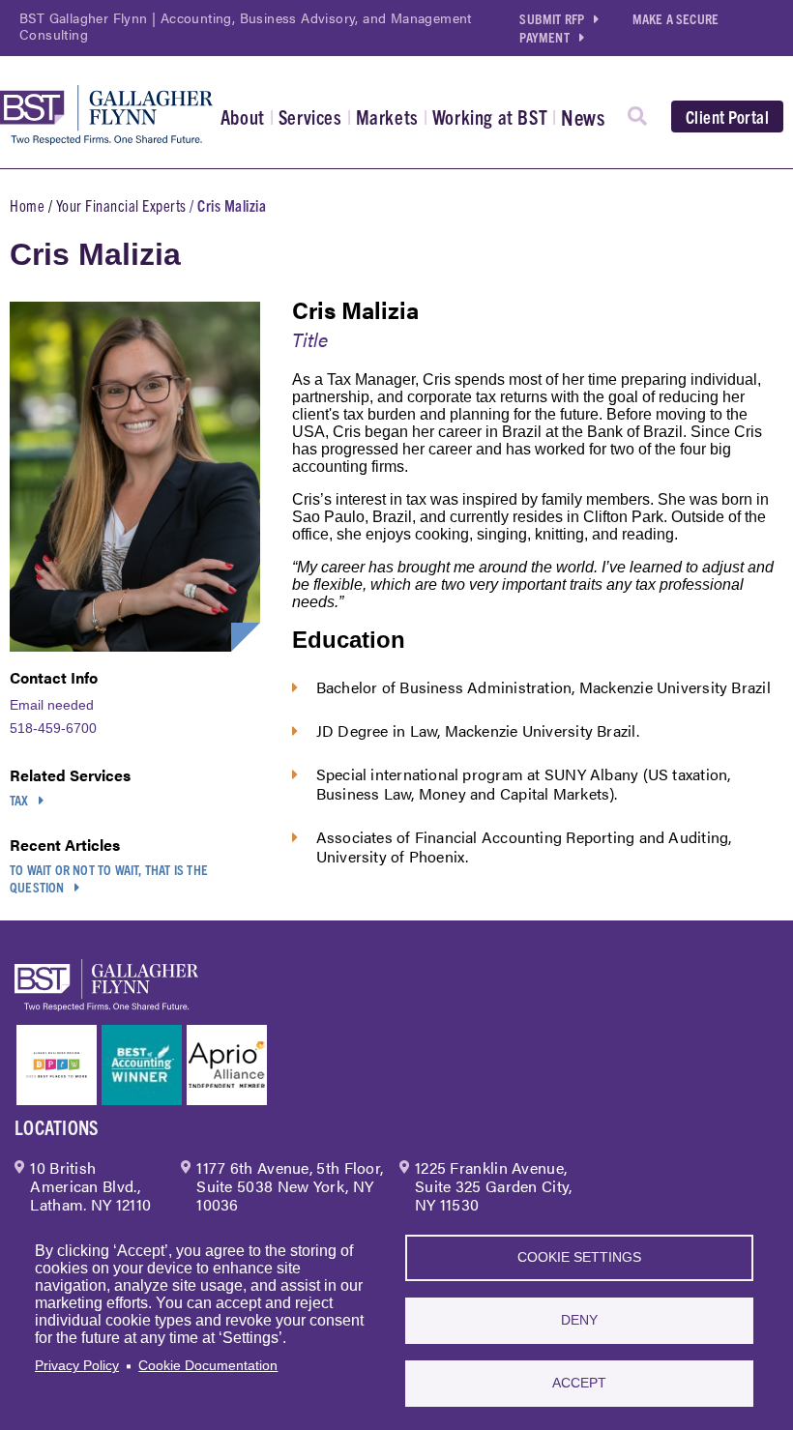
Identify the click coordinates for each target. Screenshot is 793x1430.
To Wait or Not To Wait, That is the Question (109, 878)
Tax (19, 799)
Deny (579, 1320)
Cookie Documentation (208, 1365)
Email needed (52, 705)
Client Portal (728, 116)
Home (27, 205)
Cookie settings (579, 1257)
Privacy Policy (77, 1365)
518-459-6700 (53, 728)
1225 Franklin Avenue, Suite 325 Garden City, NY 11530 (494, 1185)
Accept (579, 1383)
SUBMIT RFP (551, 18)
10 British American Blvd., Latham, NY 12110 (90, 1185)
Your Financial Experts (121, 205)
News (582, 116)
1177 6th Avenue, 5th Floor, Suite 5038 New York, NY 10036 (289, 1185)
